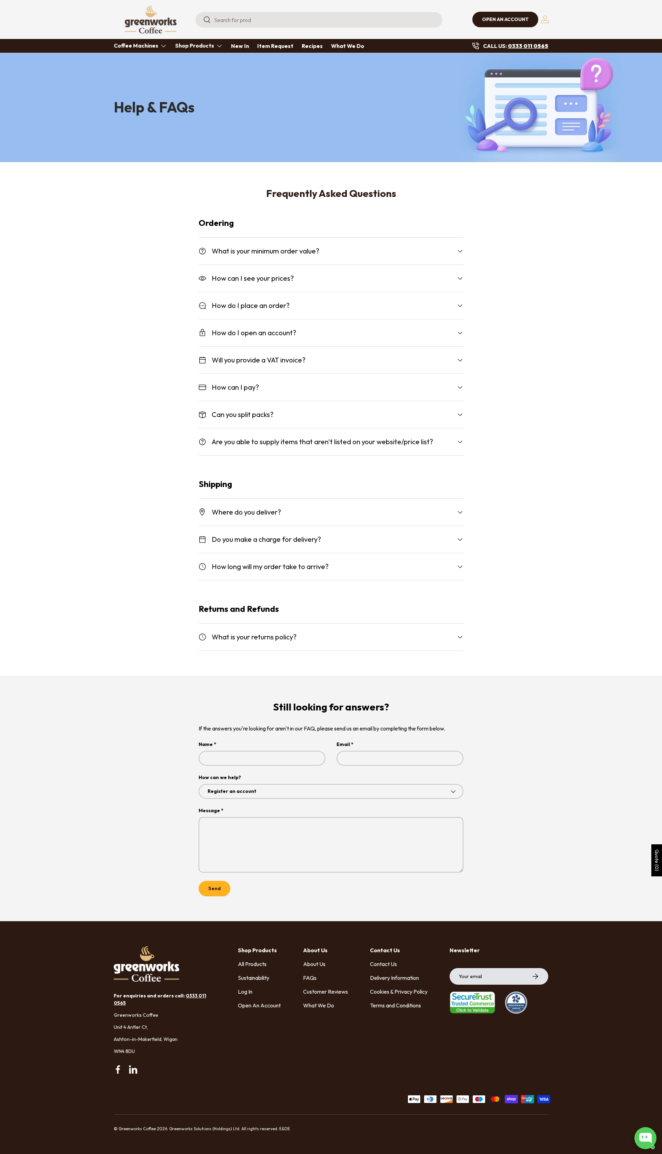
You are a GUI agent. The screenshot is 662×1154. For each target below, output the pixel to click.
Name (206, 744)
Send (214, 888)
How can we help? (220, 777)
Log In (245, 991)
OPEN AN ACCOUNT (505, 19)
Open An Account (259, 1005)
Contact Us (383, 964)
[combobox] (318, 20)
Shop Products (194, 45)
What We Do (347, 45)
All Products (252, 964)
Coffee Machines (136, 45)
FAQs (310, 977)
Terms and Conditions (395, 1005)
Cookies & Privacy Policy (399, 991)
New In (240, 45)
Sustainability (253, 977)
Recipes (312, 45)
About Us (314, 964)
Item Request (275, 45)
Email (343, 744)
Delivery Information (394, 977)
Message (209, 810)
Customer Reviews (325, 991)
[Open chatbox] (645, 1138)
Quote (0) (657, 860)
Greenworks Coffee (137, 1128)
